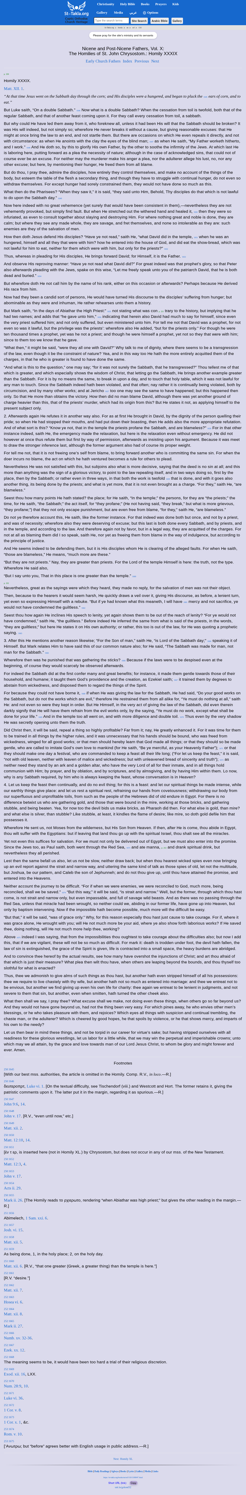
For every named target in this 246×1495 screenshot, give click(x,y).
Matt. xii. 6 (13, 1266)
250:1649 (9, 1123)
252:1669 (9, 1369)
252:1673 (9, 1417)
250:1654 (9, 1183)
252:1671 (9, 1393)
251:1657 (9, 1225)
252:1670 (9, 1381)
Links (155, 1471)
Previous (142, 61)
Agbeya (115, 1471)
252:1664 (9, 1309)
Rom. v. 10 (13, 1434)
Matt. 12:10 (13, 1140)
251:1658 (9, 1237)
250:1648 (9, 1111)
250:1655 (9, 1195)
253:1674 (9, 1429)
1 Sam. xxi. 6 (36, 1218)
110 (140, 28)
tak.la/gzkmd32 (123, 1487)
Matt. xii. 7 (13, 1290)
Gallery (177, 21)
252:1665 (9, 1321)
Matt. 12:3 (12, 1164)
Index (127, 61)
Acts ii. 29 (12, 1188)
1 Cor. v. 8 (12, 1410)
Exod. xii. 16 (14, 1374)
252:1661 (9, 1273)
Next (155, 61)
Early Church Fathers (103, 61)
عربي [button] (133, 12)
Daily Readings (101, 1471)
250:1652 (9, 1159)
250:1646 (9, 1081)
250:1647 (9, 1099)
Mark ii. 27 (13, 1326)
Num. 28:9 (12, 1386)
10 (26, 1386)
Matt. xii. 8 (13, 1314)
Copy (133, 1483)
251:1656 (9, 1213)
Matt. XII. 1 (13, 88)
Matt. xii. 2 (13, 1128)
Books (123, 1471)
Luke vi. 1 (35, 1086)
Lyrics (131, 1471)
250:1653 (9, 1171)
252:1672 (9, 1405)
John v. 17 (12, 1116)
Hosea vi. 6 (13, 1302)
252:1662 (9, 1285)
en (127, 28)
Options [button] (152, 12)
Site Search (139, 21)
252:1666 (9, 1333)
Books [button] (145, 4)
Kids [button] (175, 4)
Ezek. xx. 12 (14, 1350)
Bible (90, 1471)
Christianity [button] (105, 4)
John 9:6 (11, 1104)
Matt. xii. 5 (13, 1242)
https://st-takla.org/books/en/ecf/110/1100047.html (123, 1477)
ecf (133, 28)
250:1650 (9, 1135)
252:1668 (9, 1357)
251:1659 (9, 1249)
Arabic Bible (160, 21)
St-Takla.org (109, 28)
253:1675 (9, 1441)
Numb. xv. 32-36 (18, 1338)
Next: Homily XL (123, 1459)
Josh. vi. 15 (13, 1230)
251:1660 (9, 1261)
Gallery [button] (100, 12)
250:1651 (9, 1147)
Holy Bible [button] (127, 4)
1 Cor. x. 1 (12, 1422)
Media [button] (118, 12)
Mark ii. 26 (13, 1200)
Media (148, 1471)
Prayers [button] (161, 4)
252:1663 (9, 1297)
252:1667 (9, 1345)
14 (22, 1104)
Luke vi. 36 (13, 1398)
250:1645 (9, 1069)
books (120, 28)
